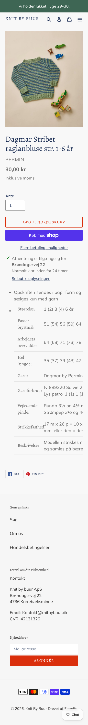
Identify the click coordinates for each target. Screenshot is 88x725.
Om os (16, 533)
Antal (10, 195)
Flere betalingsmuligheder (44, 247)
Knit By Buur (22, 18)
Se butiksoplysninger (31, 278)
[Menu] (80, 18)
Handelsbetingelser (30, 547)
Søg (14, 519)
